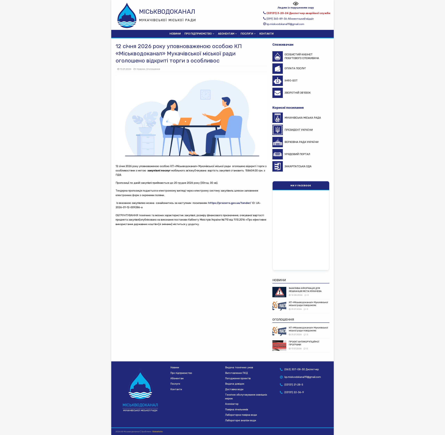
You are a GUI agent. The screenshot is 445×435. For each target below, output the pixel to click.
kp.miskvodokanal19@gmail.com (285, 24)
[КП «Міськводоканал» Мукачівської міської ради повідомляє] (279, 309)
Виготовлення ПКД (236, 373)
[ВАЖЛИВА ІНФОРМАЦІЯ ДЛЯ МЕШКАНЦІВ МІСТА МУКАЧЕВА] (279, 295)
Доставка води (234, 389)
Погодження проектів (238, 378)
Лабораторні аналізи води (240, 420)
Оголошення (153, 69)
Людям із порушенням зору (295, 7)
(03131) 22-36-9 (294, 392)
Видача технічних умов (239, 367)
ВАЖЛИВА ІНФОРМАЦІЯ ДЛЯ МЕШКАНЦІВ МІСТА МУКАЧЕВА (305, 289)
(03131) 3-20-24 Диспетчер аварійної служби (298, 13)
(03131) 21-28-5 (293, 384)
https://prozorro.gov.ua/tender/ (229, 203)
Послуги (247, 33)
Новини (175, 33)
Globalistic (157, 431)
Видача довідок (234, 383)
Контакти (266, 33)
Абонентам (226, 33)
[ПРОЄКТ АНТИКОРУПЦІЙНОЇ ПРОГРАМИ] (279, 348)
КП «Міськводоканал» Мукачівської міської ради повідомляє (308, 303)
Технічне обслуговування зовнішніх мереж (246, 396)
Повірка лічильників (236, 409)
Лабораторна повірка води (241, 414)
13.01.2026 (125, 69)
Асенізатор (231, 404)
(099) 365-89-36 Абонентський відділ (290, 18)
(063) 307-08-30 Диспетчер (301, 369)
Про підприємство (198, 33)
